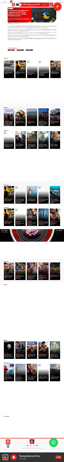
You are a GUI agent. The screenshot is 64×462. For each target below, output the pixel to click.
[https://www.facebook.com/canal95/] (27, 445)
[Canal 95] (4, 1)
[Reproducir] (57, 6)
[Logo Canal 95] (11, 1)
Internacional (6, 375)
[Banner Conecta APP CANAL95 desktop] (32, 5)
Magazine (6, 197)
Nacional (10, 8)
